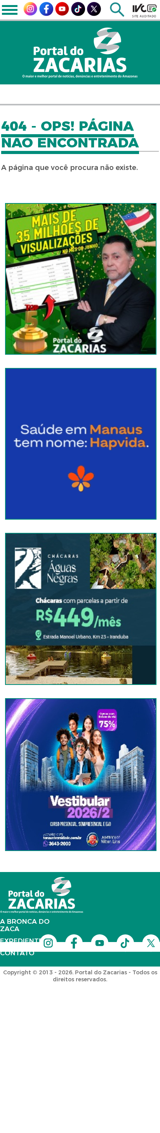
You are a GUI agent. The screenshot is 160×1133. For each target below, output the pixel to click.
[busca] (117, 14)
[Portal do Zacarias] (80, 52)
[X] (94, 14)
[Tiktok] (78, 14)
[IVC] (144, 11)
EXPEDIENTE (21, 941)
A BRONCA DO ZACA (25, 925)
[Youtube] (62, 13)
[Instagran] (30, 13)
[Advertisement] (80, 1032)
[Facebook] (46, 14)
